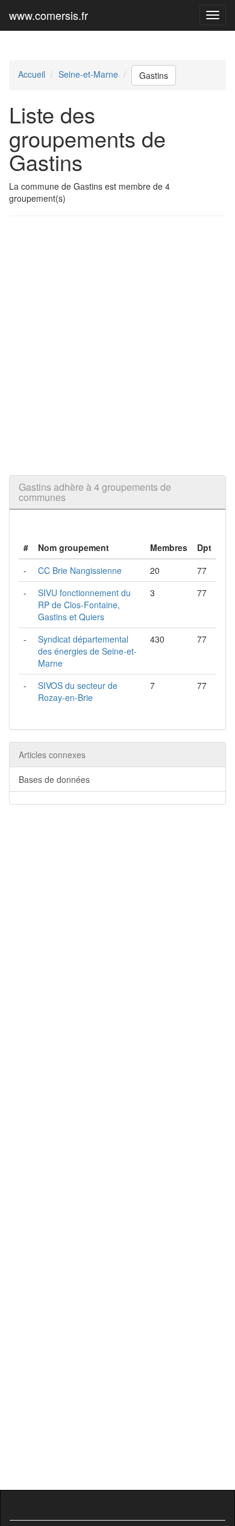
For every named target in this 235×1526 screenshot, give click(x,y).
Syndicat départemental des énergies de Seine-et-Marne (87, 651)
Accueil (31, 74)
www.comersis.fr (48, 15)
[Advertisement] (117, 345)
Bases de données (54, 779)
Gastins (153, 75)
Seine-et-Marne (88, 74)
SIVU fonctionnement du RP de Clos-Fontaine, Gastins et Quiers (84, 605)
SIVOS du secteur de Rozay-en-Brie (78, 691)
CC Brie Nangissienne (80, 570)
